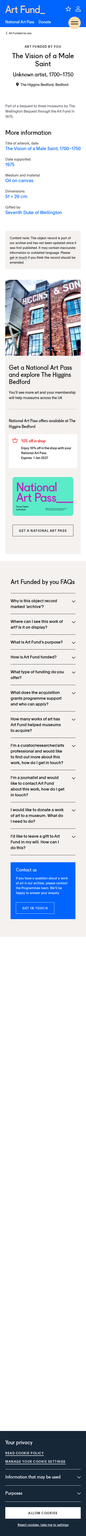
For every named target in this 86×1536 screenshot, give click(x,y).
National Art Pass (19, 22)
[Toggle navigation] (74, 23)
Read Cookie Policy (24, 1453)
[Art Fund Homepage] (25, 9)
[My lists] (68, 9)
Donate (45, 22)
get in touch (18, 257)
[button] (43, 530)
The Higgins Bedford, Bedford (44, 84)
